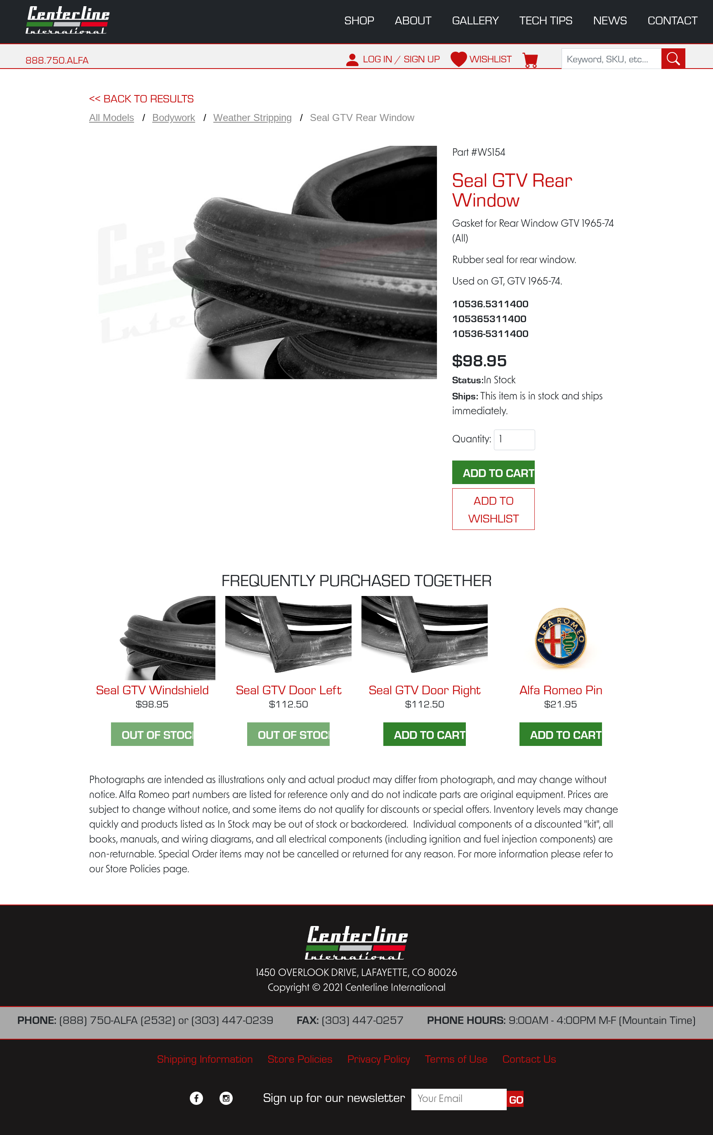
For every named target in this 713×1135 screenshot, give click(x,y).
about (413, 20)
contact (673, 20)
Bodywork (173, 117)
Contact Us (529, 1058)
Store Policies (300, 1058)
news (610, 20)
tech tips (546, 20)
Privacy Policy (378, 1058)
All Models (111, 117)
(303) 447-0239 (232, 1019)
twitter (211, 1098)
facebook (196, 1098)
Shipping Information (205, 1058)
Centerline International (74, 20)
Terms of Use (456, 1058)
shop (359, 20)
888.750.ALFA (57, 59)
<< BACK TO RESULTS (141, 97)
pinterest (241, 1098)
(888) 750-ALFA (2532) (117, 1019)
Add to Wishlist (493, 509)
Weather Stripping (252, 117)
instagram (226, 1098)
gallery (475, 20)
